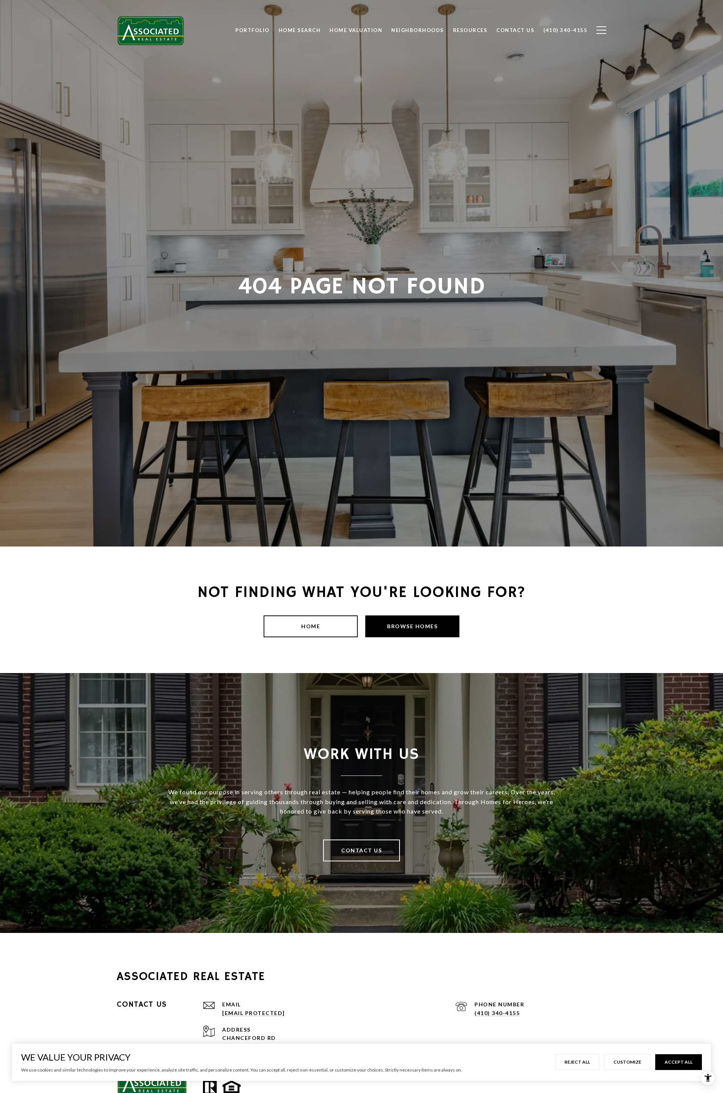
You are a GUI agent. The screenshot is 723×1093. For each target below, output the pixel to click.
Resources (470, 30)
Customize (627, 1062)
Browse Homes (412, 626)
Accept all (678, 1062)
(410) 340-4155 (497, 1013)
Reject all (577, 1062)
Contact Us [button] (361, 850)
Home (310, 626)
